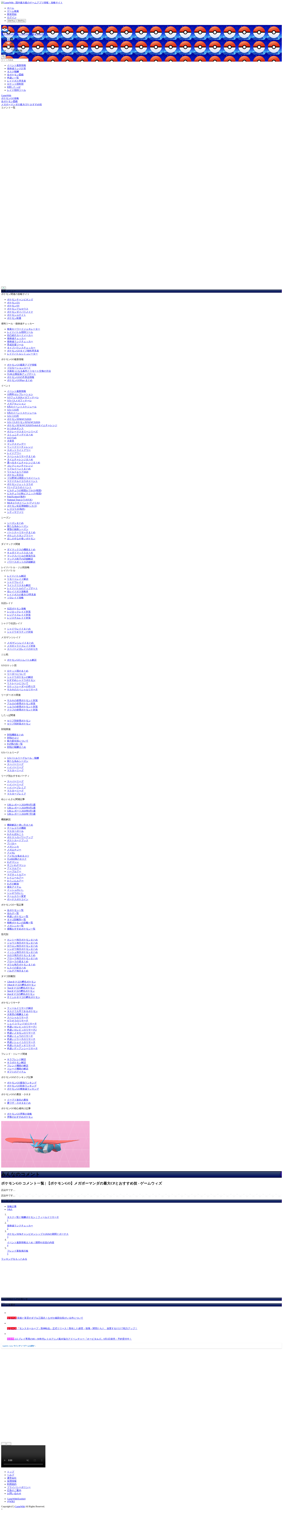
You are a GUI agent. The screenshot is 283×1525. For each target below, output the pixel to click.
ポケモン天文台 (15, 475)
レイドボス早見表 (16, 81)
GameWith (20, 1506)
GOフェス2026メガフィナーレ (23, 397)
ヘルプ (10, 1475)
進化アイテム (14, 887)
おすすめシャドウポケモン (21, 680)
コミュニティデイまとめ (20, 434)
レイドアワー (14, 453)
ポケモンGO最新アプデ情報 (22, 365)
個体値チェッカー (16, 338)
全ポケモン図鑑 (15, 74)
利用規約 (12, 1484)
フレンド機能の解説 (17, 1065)
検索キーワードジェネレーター (23, 329)
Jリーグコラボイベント (19, 487)
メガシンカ (13, 846)
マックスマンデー (16, 444)
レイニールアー (15, 877)
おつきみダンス (15, 428)
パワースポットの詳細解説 (21, 562)
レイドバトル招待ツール (20, 332)
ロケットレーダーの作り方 (21, 686)
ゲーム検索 (13, 11)
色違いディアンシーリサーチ (22, 1048)
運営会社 (12, 1478)
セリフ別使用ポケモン (19, 720)
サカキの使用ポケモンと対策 (22, 700)
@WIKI (11, 1501)
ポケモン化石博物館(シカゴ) (22, 506)
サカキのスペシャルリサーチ (22, 689)
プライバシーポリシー (19, 1487)
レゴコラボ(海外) (16, 509)
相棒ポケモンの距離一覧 (20, 922)
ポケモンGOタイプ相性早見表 (23, 351)
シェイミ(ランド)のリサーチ (22, 1023)
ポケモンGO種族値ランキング (23, 1089)
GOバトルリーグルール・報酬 (23, 758)
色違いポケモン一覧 (17, 916)
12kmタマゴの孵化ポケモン (21, 981)
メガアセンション (16, 403)
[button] (144, 50)
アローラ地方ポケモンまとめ (22, 958)
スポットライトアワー (19, 450)
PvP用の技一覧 (15, 744)
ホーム (10, 8)
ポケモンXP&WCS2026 (19, 419)
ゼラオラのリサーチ (17, 1020)
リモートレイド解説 (17, 579)
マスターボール (15, 831)
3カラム (21, 21)
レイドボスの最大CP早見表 (21, 594)
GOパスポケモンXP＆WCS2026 (23, 422)
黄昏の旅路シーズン (17, 529)
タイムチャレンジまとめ (20, 459)
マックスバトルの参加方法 (21, 555)
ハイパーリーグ (15, 767)
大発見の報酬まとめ (17, 1014)
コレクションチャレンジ (20, 465)
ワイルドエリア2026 (17, 472)
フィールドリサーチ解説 (20, 1008)
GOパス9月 (13, 416)
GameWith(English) (16, 1499)
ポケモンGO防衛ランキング (22, 1086)
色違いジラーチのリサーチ (21, 1039)
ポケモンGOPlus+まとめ (19, 380)
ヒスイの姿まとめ (16, 967)
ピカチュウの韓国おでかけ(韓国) (24, 490)
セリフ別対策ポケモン (19, 723)
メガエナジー (14, 849)
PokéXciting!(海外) (16, 496)
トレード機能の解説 (17, 1068)
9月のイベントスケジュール (22, 413)
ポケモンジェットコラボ (20, 484)
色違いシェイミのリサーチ (21, 1042)
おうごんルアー (15, 880)
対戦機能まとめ (15, 734)
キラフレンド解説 (16, 1059)
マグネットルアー (16, 874)
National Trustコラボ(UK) (19, 499)
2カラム (11, 21)
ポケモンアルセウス (17, 309)
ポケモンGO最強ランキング (22, 1082)
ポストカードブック (17, 840)
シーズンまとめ (15, 523)
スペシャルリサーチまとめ (21, 456)
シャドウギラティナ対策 (20, 632)
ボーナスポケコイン (17, 899)
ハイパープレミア (16, 787)
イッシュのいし (15, 890)
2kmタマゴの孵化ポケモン (21, 994)
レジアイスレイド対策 (19, 615)
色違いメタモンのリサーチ (21, 1033)
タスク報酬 (13, 71)
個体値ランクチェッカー (20, 341)
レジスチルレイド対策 (19, 618)
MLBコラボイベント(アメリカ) (23, 503)
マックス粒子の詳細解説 (20, 559)
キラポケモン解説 (16, 1062)
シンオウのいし (15, 893)
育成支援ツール (15, 344)
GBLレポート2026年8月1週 (21, 811)
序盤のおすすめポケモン (20, 1117)
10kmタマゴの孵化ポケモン (21, 985)
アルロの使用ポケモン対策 (21, 703)
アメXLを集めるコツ (18, 856)
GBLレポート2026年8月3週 (21, 804)
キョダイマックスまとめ (20, 552)
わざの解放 (13, 884)
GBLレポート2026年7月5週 (21, 814)
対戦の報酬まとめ (16, 747)
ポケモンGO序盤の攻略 (19, 1114)
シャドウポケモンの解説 (20, 677)
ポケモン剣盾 (14, 318)
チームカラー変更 (16, 896)
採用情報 (12, 1481)
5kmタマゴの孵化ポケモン (21, 991)
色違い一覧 (13, 77)
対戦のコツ (13, 738)
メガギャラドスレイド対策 (21, 646)
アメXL (11, 853)
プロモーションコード (19, 368)
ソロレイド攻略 (15, 597)
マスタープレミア (16, 793)
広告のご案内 (14, 1490)
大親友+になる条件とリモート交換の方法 (29, 371)
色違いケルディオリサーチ (21, 1045)
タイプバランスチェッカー (21, 347)
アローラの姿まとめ (17, 961)
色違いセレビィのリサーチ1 (22, 1026)
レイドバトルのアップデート (22, 588)
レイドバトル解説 (16, 576)
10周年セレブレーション (20, 394)
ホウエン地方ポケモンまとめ (22, 946)
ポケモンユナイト (16, 315)
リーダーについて (16, 674)
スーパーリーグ (15, 764)
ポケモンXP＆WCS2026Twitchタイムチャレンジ (32, 425)
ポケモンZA (13, 302)
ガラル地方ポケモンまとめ (21, 964)
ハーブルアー (14, 871)
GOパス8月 (13, 410)
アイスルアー (14, 868)
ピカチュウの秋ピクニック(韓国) (24, 493)
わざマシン (13, 862)
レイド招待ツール (16, 90)
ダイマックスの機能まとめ (21, 549)
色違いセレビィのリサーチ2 (22, 1030)
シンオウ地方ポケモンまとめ (22, 949)
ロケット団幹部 (15, 84)
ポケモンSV (13, 305)
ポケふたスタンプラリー (20, 535)
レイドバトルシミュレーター (22, 354)
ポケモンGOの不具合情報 (20, 377)
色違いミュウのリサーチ (20, 1036)
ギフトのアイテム (16, 1072)
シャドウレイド (15, 582)
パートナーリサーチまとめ (21, 532)
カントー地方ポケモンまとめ (22, 940)
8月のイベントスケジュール (22, 406)
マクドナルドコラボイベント (22, 481)
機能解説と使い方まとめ (20, 825)
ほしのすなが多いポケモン (21, 538)
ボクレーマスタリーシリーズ (22, 431)
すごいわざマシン (16, 865)
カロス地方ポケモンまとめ (21, 955)
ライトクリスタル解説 (19, 585)
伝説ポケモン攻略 (16, 608)
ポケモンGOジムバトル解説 (22, 660)
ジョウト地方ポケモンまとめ (22, 943)
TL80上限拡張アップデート (21, 374)
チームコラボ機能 (16, 828)
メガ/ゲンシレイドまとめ (20, 643)
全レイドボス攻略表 (17, 591)
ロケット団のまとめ (17, 671)
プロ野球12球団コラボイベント (23, 478)
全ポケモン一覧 (15, 910)
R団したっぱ (13, 87)
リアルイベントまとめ (19, 468)
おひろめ (12, 437)
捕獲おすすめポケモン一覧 (21, 929)
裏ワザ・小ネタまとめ (19, 1103)
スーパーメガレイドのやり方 (22, 649)
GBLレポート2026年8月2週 (21, 808)
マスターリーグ (15, 770)
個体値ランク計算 (16, 68)
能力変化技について (17, 741)
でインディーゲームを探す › (19, 1346)
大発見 (10, 441)
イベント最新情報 (16, 65)
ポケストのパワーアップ (20, 837)
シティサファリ (15, 512)
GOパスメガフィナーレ (19, 400)
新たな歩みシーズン (17, 526)
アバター (12, 843)
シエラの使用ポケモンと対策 (22, 706)
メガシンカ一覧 (15, 925)
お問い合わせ (14, 1493)
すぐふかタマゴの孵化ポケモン (23, 997)
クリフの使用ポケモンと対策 (22, 709)
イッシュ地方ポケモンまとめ (22, 952)
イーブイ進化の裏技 (17, 1100)
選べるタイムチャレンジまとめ (23, 462)
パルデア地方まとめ (17, 971)
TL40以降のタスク (17, 859)
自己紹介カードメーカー (20, 335)
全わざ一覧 (13, 913)
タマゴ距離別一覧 (16, 919)
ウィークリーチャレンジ (20, 447)
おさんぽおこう (15, 834)
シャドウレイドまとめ (19, 629)
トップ (10, 1472)
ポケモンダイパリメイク (20, 312)
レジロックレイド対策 (19, 611)
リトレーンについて (17, 683)
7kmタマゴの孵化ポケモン (21, 988)
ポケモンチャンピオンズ (20, 299)
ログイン (12, 17)
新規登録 (12, 14)
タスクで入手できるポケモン (22, 1011)
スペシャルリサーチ (17, 1017)
